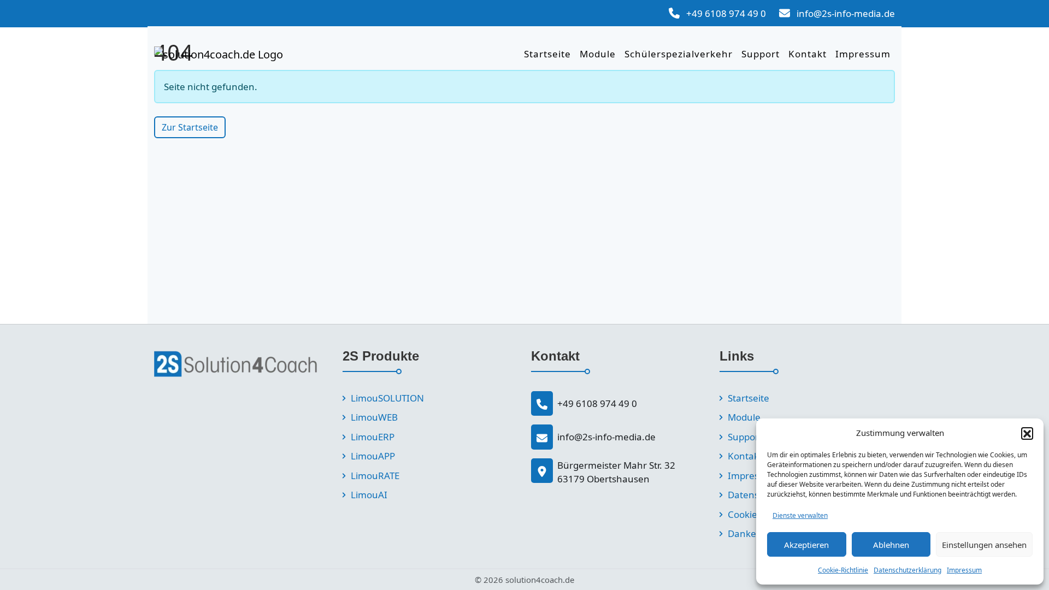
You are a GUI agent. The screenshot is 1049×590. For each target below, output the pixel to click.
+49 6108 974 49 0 (726, 13)
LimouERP (372, 436)
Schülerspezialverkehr (678, 54)
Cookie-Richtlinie (843, 570)
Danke (742, 533)
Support (760, 54)
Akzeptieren (806, 544)
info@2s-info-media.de (846, 13)
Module (598, 54)
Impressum (964, 570)
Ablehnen (891, 544)
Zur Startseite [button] (190, 127)
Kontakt (807, 54)
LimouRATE (375, 475)
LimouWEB (374, 417)
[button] (1027, 433)
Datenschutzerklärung (907, 570)
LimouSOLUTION (387, 398)
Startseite (547, 54)
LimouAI (369, 494)
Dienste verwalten (800, 515)
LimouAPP (373, 456)
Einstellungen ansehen (984, 544)
